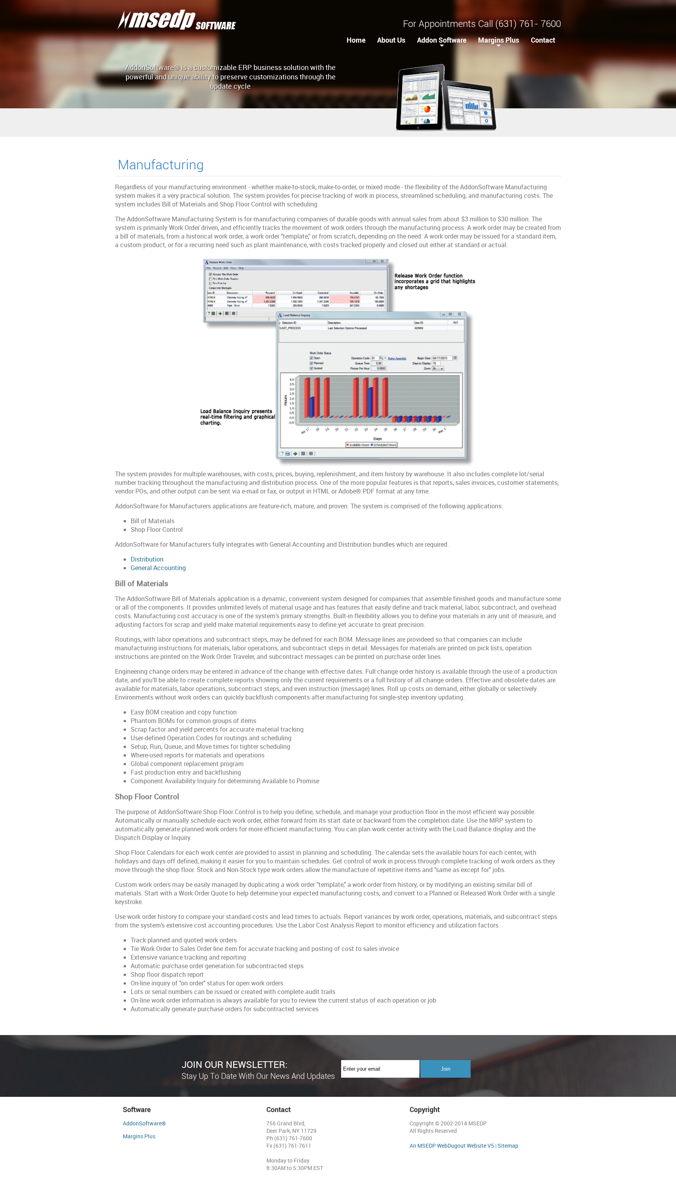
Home (356, 40)
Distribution (147, 559)
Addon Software (441, 40)
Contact (543, 40)
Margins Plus (498, 40)
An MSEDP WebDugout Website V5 (452, 1145)
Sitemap (508, 1145)
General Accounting (158, 567)
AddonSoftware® (144, 1123)
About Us (391, 40)
